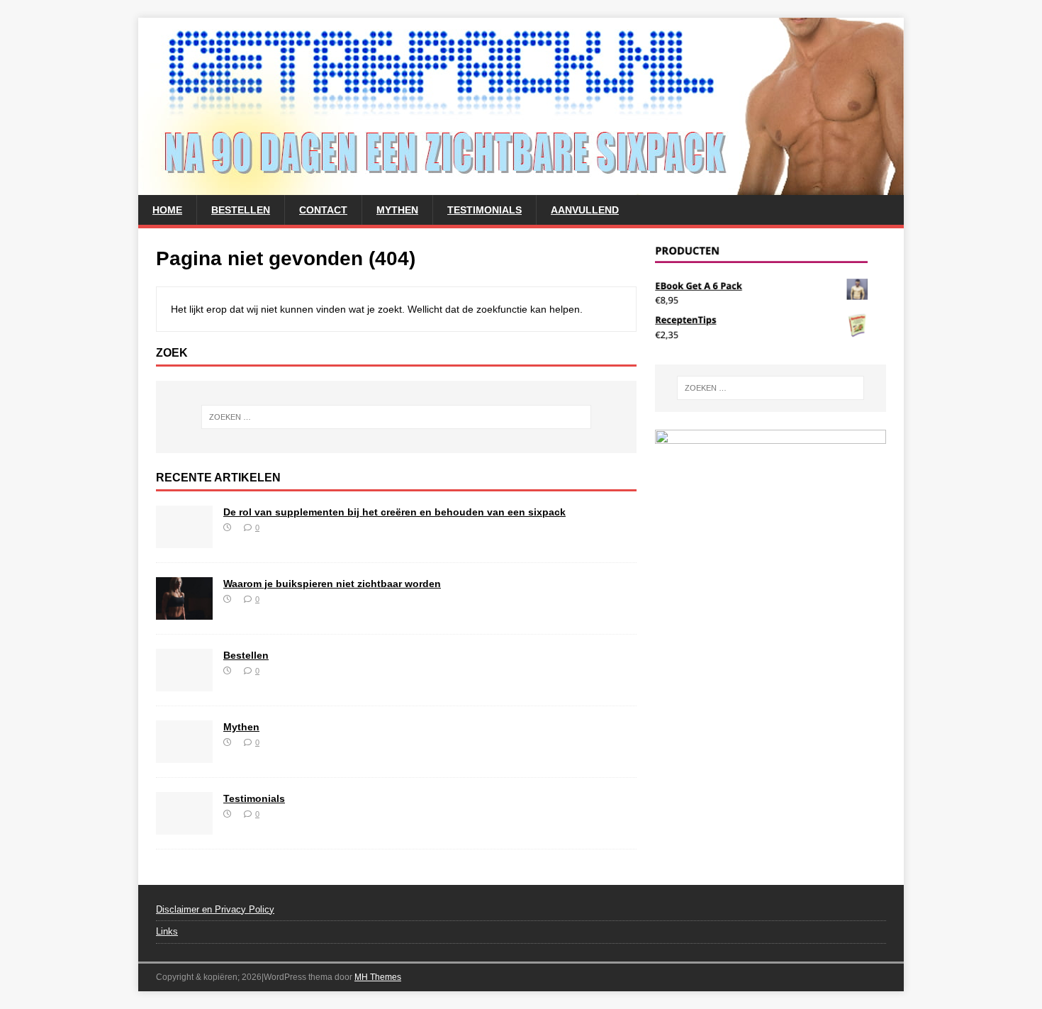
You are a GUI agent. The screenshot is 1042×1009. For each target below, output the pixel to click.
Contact (323, 210)
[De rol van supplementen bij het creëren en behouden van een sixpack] (184, 539)
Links (167, 931)
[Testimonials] (184, 826)
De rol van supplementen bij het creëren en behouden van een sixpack (394, 512)
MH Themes (377, 977)
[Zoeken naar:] (396, 417)
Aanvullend (585, 210)
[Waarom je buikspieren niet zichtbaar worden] (184, 611)
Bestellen (240, 210)
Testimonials (484, 210)
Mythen (397, 210)
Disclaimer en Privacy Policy (215, 909)
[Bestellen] (184, 683)
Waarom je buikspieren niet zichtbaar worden (332, 583)
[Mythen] (184, 754)
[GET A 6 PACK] (521, 187)
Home (167, 210)
